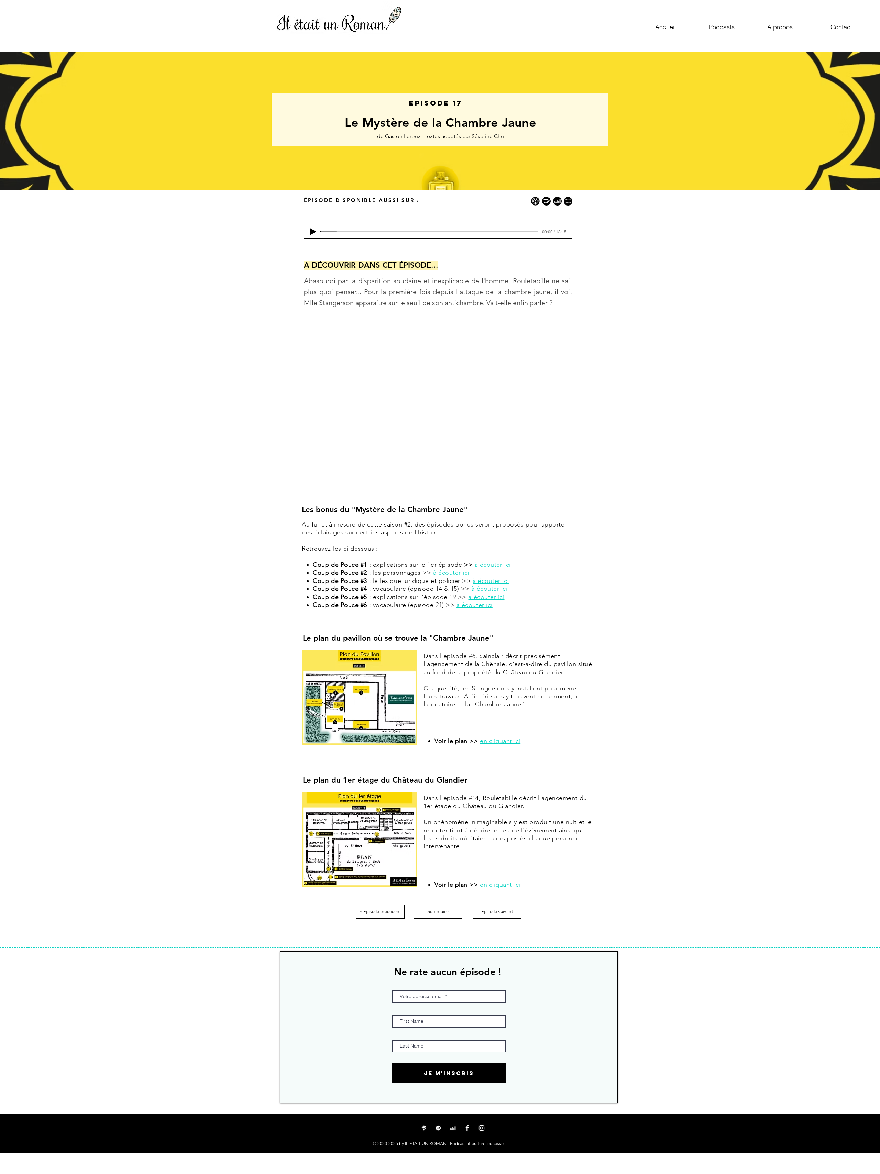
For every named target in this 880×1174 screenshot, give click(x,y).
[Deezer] (452, 1128)
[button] (782, 27)
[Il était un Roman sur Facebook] (467, 1128)
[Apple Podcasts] (424, 1128)
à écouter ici (451, 572)
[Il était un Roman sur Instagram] (481, 1128)
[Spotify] (438, 1128)
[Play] (313, 231)
